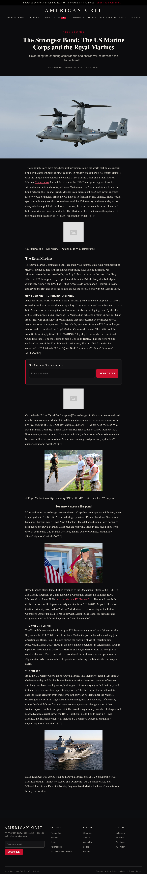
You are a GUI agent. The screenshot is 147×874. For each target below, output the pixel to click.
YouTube (120, 837)
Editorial (54, 837)
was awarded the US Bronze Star (74, 599)
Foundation (77, 17)
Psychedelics (55, 17)
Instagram (120, 832)
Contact (86, 837)
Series (86, 846)
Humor (54, 842)
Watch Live (88, 842)
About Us (87, 832)
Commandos (42, 182)
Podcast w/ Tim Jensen (113, 17)
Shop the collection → (110, 3)
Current (35, 17)
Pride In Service (16, 17)
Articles (86, 851)
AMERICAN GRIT (73, 10)
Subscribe (107, 373)
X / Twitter (120, 846)
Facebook (120, 842)
